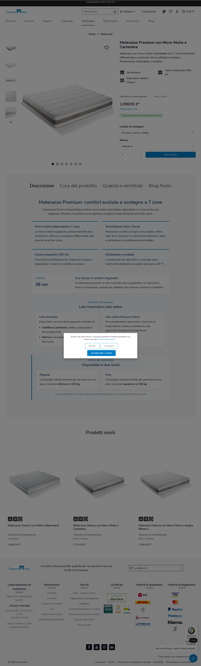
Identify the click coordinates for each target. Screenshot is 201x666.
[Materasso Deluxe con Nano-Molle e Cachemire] (100, 479)
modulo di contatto (19, 627)
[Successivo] (111, 103)
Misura (124, 140)
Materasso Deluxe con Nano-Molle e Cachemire (95, 527)
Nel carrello (170, 154)
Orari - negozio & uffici (84, 593)
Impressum (100, 662)
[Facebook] (89, 647)
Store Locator (84, 625)
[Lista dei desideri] (170, 11)
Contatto (51, 593)
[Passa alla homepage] (16, 11)
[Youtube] (97, 647)
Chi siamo (52, 598)
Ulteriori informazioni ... (107, 339)
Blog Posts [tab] (160, 186)
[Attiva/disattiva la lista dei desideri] (106, 47)
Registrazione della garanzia (84, 598)
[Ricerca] (115, 12)
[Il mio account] (177, 11)
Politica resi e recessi (52, 614)
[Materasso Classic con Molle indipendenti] (35, 479)
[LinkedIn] (112, 647)
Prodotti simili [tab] (100, 432)
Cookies (111, 662)
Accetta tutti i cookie (101, 353)
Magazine (84, 603)
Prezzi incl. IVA (128, 109)
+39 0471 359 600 (19, 606)
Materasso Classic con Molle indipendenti (33, 525)
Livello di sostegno (131, 126)
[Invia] (181, 568)
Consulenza (149, 11)
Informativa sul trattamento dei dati (134, 662)
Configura (109, 345)
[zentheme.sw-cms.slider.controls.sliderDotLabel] (53, 164)
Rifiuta (92, 345)
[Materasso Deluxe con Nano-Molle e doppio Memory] (165, 479)
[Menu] (196, 627)
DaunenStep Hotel (84, 619)
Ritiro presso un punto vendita (84, 614)
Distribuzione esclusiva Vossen (84, 609)
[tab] (42, 186)
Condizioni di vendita (51, 603)
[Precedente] (22, 103)
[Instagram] (104, 647)
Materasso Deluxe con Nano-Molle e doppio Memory (165, 527)
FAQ (52, 609)
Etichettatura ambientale (51, 619)
